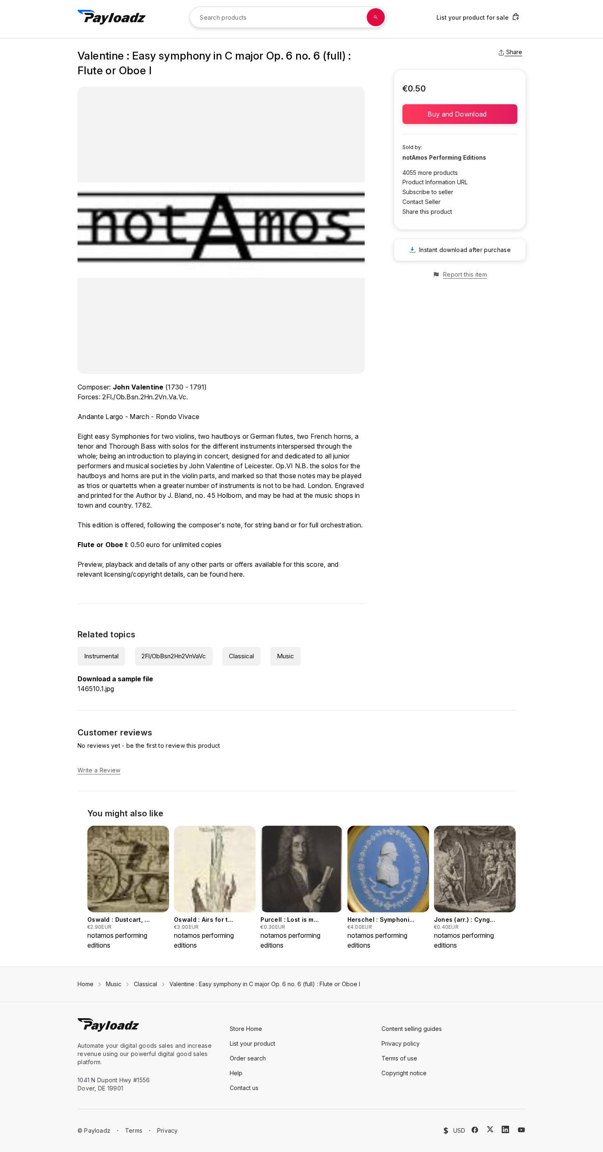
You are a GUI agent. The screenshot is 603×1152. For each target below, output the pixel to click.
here (236, 574)
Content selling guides (411, 1028)
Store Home (246, 1028)
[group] (128, 888)
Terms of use (399, 1058)
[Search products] (376, 17)
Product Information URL (435, 182)
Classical (241, 656)
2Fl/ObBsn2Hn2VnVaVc (174, 656)
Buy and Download (459, 114)
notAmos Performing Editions (444, 157)
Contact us (244, 1087)
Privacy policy (400, 1043)
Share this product (427, 211)
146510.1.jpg (96, 689)
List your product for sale (472, 17)
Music (285, 656)
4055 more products (430, 172)
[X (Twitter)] (490, 1129)
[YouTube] (521, 1130)
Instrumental (101, 656)
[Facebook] (475, 1130)
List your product (252, 1043)
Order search (248, 1058)
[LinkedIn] (505, 1129)
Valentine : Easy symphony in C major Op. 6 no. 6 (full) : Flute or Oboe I (264, 983)
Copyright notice (404, 1073)
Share (514, 51)
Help (236, 1073)
